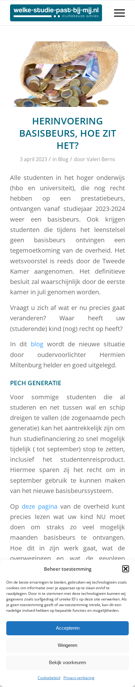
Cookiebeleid (49, 677)
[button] (125, 569)
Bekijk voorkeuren (67, 662)
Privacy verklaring (78, 677)
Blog (63, 159)
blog (37, 344)
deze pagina (39, 506)
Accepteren (67, 628)
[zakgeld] (67, 74)
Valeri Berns (101, 159)
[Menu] (116, 12)
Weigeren (67, 645)
